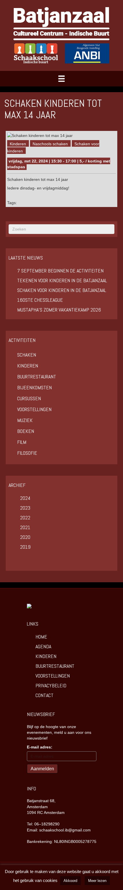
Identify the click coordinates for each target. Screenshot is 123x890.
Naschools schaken (50, 144)
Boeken (25, 431)
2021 (25, 527)
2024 (25, 498)
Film (21, 442)
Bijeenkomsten (34, 387)
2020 (25, 537)
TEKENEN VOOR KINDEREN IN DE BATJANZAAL (62, 280)
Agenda (43, 646)
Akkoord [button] (70, 881)
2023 (25, 507)
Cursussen (29, 398)
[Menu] (61, 78)
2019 (25, 546)
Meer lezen (97, 881)
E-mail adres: (39, 747)
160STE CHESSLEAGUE (40, 300)
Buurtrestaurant (36, 376)
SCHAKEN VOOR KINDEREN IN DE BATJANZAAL (61, 290)
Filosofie (27, 453)
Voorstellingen (34, 409)
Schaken (26, 354)
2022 (25, 517)
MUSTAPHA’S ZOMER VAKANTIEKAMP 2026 (59, 309)
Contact (44, 695)
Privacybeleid (50, 685)
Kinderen (18, 144)
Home (41, 636)
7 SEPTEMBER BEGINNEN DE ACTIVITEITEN (60, 270)
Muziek (25, 420)
